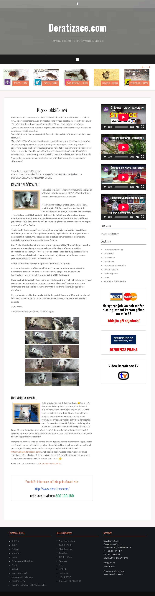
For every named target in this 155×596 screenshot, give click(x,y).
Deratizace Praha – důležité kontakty (29, 585)
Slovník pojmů (65, 549)
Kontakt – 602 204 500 (70, 581)
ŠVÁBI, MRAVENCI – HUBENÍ (78, 83)
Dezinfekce (109, 261)
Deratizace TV (18, 581)
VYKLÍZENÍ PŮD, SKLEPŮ (140, 83)
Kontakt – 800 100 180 (115, 281)
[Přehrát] (104, 126)
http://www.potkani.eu (50, 463)
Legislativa (64, 573)
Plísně (14, 565)
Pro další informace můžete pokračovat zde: (52, 481)
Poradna (63, 553)
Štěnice (15, 541)
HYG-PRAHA (65, 577)
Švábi (14, 545)
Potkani (15, 549)
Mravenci (16, 553)
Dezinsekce (109, 257)
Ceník (106, 277)
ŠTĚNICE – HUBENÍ (22, 83)
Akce (61, 565)
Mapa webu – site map (22, 577)
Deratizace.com (77, 27)
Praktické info (65, 545)
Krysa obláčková (19, 573)
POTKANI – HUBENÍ (52, 83)
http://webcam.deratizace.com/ (25, 451)
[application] (123, 117)
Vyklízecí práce (111, 269)
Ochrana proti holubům (115, 265)
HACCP (62, 569)
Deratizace (109, 253)
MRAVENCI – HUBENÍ (111, 83)
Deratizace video (67, 541)
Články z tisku (65, 557)
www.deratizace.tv (110, 233)
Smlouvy (63, 561)
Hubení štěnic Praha (113, 249)
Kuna (14, 557)
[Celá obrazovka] (142, 126)
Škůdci (15, 569)
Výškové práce (111, 273)
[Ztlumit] (137, 126)
